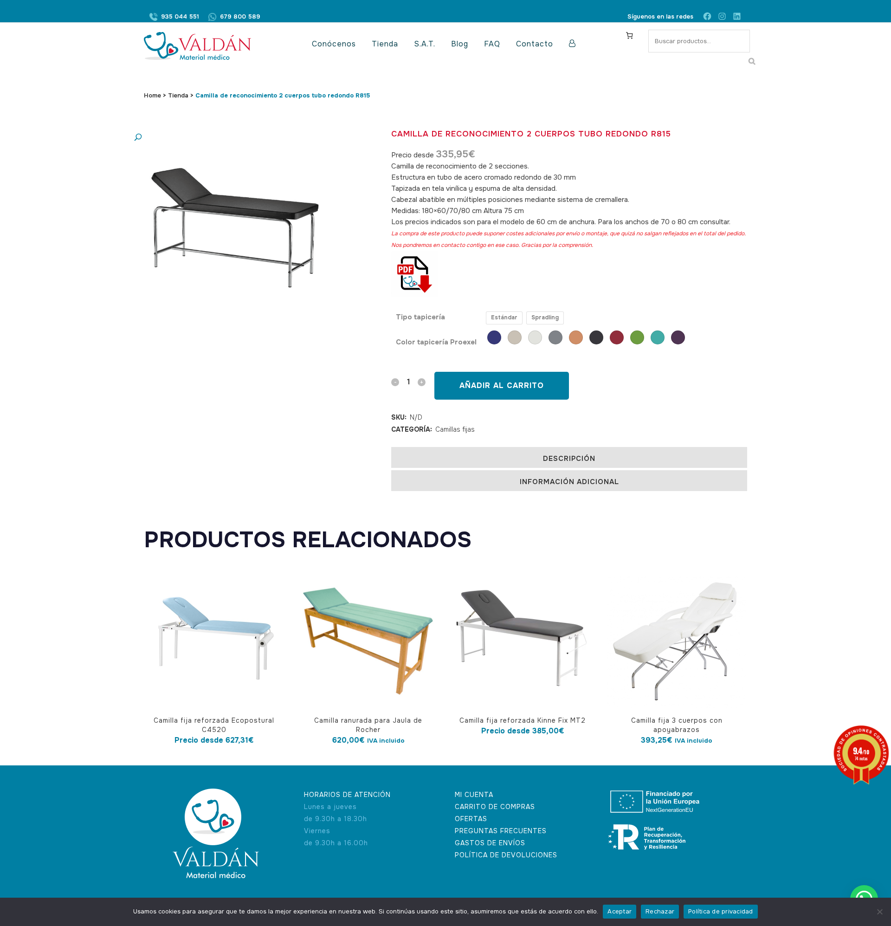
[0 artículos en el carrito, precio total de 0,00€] (629, 35)
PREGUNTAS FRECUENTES (501, 831)
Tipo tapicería (420, 317)
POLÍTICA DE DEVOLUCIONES (506, 855)
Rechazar (660, 911)
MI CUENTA (474, 794)
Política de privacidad (720, 911)
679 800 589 (240, 16)
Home (152, 95)
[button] (225, 137)
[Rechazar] (879, 911)
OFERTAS (471, 819)
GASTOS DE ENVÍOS (490, 843)
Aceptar (619, 911)
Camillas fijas (455, 429)
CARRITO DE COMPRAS (495, 807)
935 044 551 (180, 16)
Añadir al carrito (501, 385)
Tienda (178, 95)
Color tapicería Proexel (436, 342)
